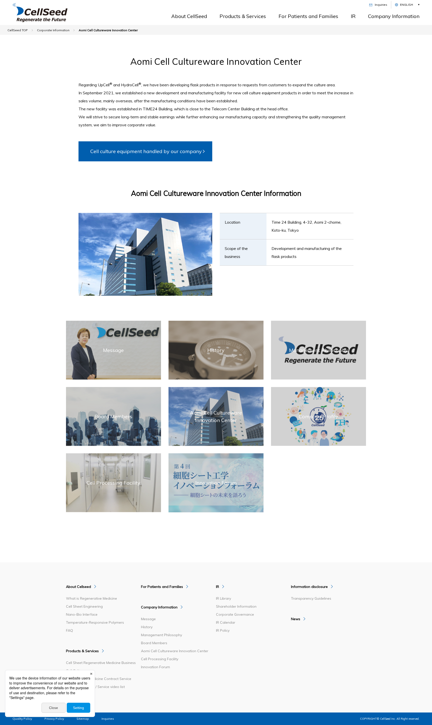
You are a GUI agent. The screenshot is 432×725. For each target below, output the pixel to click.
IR (353, 16)
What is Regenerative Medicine (91, 598)
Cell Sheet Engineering (84, 606)
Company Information (394, 16)
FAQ (69, 630)
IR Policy (223, 630)
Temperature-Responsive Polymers (95, 622)
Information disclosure (309, 586)
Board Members (154, 643)
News (295, 619)
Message (148, 619)
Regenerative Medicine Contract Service (98, 678)
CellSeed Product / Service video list (95, 686)
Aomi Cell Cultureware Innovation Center (174, 651)
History (146, 627)
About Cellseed (78, 586)
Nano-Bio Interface (82, 614)
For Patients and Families (308, 16)
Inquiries (108, 718)
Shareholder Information (236, 606)
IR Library (223, 598)
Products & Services (243, 16)
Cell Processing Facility (159, 659)
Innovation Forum (155, 667)
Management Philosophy (161, 635)
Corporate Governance (235, 614)
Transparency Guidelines (311, 598)
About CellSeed (189, 16)
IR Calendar (225, 622)
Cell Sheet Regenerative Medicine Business (101, 662)
